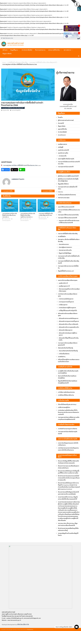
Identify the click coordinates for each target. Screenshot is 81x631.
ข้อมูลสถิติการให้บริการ (63, 184)
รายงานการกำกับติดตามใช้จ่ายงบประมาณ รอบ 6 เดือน (69, 211)
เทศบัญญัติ (60, 147)
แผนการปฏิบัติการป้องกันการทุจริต (66, 158)
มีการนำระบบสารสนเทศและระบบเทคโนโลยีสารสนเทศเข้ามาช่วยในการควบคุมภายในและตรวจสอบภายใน (69, 478)
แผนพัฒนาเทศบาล (62, 144)
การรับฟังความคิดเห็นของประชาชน (66, 392)
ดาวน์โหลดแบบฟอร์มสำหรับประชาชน (67, 194)
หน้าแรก (5, 50)
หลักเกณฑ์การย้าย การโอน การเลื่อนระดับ (68, 324)
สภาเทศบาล (67, 50)
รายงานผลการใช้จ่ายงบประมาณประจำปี (67, 217)
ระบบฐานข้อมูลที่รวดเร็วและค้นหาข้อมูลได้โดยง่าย (68, 534)
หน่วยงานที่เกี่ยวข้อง (54, 50)
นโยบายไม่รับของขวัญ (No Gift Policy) (67, 404)
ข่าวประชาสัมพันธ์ (27, 50)
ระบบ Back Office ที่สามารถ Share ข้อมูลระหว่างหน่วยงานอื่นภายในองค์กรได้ (68, 524)
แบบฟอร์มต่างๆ (61, 356)
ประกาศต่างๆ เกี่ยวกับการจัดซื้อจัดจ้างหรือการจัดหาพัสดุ (68, 240)
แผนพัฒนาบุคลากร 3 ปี (64, 286)
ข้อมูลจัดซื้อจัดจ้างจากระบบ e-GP (66, 271)
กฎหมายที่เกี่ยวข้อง (62, 129)
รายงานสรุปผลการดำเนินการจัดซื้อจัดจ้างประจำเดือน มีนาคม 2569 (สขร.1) (9, 215)
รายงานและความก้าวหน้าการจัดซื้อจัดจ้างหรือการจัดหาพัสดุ (68, 257)
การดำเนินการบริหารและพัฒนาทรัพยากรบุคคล (67, 295)
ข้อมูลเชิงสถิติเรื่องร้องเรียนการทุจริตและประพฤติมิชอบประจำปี (67, 382)
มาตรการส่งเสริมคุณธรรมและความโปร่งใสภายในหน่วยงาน (68, 444)
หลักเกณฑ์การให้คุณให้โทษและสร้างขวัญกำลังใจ (68, 339)
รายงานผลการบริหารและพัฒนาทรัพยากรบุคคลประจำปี (67, 344)
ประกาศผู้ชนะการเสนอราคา (65, 247)
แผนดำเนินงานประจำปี (63, 150)
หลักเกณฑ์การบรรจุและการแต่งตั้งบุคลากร (69, 321)
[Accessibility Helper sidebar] (79, 9)
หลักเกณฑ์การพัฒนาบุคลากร (65, 330)
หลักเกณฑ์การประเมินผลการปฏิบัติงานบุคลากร (68, 334)
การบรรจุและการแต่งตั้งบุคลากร (66, 301)
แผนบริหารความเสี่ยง (63, 153)
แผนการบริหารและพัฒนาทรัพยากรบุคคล (67, 280)
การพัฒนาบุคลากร (63, 304)
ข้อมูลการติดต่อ (7, 53)
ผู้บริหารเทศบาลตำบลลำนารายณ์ (66, 120)
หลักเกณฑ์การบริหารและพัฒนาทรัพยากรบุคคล (67, 314)
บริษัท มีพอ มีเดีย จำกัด (23, 624)
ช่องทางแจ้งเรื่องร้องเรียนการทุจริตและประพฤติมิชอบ (67, 377)
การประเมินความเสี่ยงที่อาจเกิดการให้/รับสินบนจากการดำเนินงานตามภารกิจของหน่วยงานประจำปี (68, 412)
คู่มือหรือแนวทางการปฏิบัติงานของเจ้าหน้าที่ (68, 176)
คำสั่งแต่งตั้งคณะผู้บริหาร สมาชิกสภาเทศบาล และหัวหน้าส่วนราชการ (68, 360)
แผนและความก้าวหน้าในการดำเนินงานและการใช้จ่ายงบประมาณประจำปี (69, 221)
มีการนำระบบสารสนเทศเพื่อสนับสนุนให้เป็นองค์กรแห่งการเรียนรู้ (68, 529)
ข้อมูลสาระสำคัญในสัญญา (65, 253)
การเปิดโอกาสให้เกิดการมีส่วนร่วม (66, 395)
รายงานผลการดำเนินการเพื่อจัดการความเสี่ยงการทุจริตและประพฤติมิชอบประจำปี (68, 418)
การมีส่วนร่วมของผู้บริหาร (64, 407)
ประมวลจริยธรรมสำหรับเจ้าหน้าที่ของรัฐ (68, 350)
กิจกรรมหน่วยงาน (40, 50)
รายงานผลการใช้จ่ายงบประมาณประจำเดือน (68, 214)
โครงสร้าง (60, 117)
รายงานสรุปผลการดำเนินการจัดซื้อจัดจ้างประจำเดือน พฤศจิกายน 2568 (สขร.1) (28, 215)
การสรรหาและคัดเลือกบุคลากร (66, 299)
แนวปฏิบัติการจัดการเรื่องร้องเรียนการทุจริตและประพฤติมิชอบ (68, 372)
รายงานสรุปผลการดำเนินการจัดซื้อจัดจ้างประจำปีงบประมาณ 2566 (20, 165)
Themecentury (30, 629)
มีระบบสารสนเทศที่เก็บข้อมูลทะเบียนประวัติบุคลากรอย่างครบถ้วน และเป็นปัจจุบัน (68, 493)
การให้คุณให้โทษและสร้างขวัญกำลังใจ (68, 310)
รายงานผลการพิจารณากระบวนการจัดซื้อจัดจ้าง (68, 267)
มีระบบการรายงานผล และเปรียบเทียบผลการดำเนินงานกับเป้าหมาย (68, 467)
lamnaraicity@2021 (16, 110)
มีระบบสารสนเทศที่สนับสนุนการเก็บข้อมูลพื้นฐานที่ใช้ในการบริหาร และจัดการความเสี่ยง (68, 472)
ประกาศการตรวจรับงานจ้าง (65, 250)
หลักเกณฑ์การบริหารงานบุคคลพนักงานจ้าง (69, 327)
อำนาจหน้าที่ (61, 123)
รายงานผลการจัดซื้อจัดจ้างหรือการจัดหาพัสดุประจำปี (12, 108)
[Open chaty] (76, 627)
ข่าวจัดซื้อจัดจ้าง (62, 236)
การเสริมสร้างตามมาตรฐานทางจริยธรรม (67, 428)
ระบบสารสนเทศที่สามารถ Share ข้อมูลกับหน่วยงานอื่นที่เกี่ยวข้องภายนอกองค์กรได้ (68, 498)
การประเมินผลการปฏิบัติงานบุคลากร (67, 307)
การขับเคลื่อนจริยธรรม (64, 353)
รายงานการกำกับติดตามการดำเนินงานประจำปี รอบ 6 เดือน (69, 162)
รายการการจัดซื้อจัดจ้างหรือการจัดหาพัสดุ (68, 233)
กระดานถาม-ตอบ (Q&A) (63, 197)
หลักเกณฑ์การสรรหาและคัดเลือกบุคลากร (68, 318)
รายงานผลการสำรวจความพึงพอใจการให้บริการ (67, 188)
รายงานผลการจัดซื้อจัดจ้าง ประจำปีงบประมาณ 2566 (49, 191)
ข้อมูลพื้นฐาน (14, 50)
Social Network (62, 135)
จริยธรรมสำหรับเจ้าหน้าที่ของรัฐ (65, 348)
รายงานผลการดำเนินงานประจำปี (65, 166)
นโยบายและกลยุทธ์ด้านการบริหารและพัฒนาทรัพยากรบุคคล (69, 290)
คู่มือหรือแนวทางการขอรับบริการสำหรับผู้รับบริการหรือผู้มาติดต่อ (68, 180)
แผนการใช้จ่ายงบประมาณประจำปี (66, 207)
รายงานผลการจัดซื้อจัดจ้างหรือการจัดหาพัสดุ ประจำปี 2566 (9, 191)
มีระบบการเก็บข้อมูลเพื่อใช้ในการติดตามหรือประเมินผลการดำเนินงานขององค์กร (68, 462)
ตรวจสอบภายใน (62, 156)
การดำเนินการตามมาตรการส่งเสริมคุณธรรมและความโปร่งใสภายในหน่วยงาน (68, 449)
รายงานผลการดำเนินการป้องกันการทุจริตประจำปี (67, 432)
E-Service (60, 191)
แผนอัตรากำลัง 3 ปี (63, 283)
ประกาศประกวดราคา (64, 244)
